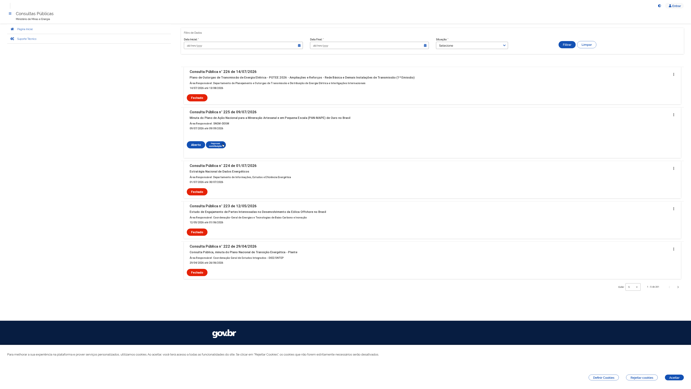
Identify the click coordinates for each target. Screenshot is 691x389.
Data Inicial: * (191, 39)
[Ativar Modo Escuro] (659, 6)
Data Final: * (317, 39)
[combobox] (633, 287)
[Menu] (10, 13)
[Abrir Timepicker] (299, 45)
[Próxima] (678, 287)
